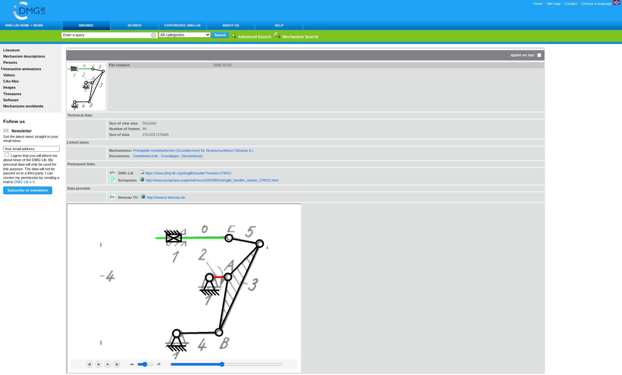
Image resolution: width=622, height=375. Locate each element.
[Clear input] (153, 35)
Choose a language (597, 4)
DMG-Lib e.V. (24, 182)
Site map (553, 4)
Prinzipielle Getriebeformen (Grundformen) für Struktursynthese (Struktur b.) (193, 150)
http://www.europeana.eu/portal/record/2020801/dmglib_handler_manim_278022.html (212, 180)
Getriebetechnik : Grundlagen (156, 156)
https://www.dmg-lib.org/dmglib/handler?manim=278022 (188, 173)
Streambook (192, 156)
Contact (571, 4)
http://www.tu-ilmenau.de (166, 197)
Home (538, 4)
